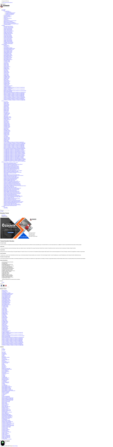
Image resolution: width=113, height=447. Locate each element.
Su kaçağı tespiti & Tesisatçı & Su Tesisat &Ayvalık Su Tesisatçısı (14, 149)
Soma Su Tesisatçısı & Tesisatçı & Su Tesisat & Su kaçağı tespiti (14, 98)
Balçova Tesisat (6, 107)
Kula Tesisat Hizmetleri (7, 34)
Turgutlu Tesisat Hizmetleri (8, 39)
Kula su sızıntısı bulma (5, 371)
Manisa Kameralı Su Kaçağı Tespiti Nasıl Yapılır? (11, 167)
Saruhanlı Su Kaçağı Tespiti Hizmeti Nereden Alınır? (12, 193)
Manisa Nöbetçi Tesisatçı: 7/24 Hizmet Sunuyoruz (11, 189)
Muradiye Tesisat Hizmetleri (8, 43)
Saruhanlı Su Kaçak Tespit (6, 427)
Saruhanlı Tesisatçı (5, 428)
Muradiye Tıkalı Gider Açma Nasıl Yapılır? (10, 176)
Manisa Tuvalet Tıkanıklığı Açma (7, 417)
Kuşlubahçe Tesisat (7, 83)
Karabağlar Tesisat (7, 130)
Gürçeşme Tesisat (6, 125)
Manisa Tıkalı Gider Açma (6, 406)
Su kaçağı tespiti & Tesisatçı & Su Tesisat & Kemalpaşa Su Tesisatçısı (15, 159)
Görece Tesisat (6, 122)
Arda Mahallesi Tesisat (7, 53)
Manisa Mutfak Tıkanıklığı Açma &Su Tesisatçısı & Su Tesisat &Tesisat (15, 92)
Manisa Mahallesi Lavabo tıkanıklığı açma (8, 390)
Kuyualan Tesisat (6, 82)
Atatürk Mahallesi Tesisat (6, 299)
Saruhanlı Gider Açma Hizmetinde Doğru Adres (11, 177)
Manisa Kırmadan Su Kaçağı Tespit (7, 398)
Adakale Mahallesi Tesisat (8, 47)
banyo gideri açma (5, 378)
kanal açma (4, 365)
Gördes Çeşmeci (4, 434)
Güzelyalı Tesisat (6, 127)
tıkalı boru (3, 360)
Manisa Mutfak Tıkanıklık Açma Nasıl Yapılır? (11, 162)
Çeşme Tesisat (6, 115)
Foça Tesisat (6, 120)
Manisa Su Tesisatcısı (5, 404)
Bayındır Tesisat (6, 108)
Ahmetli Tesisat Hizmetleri (8, 36)
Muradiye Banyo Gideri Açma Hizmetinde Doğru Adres (12, 188)
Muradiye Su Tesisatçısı (7, 89)
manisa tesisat (4, 393)
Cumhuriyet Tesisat (7, 61)
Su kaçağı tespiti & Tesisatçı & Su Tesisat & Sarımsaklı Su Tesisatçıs (14, 153)
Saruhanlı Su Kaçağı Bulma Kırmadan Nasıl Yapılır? (12, 181)
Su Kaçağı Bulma (6, 11)
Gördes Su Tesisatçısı (5, 433)
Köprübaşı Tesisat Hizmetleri (8, 33)
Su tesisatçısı (4, 381)
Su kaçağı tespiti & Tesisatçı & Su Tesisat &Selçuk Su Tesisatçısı (14, 154)
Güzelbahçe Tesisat (7, 126)
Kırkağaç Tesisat (6, 68)
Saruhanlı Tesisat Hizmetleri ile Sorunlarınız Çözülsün (12, 204)
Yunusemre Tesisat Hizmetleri (8, 27)
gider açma (4, 351)
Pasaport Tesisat (6, 141)
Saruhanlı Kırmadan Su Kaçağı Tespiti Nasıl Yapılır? (12, 200)
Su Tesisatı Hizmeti (7, 15)
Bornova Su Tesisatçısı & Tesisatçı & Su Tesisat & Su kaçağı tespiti (14, 147)
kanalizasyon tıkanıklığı (5, 357)
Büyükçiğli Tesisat (7, 112)
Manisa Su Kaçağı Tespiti (8, 91)
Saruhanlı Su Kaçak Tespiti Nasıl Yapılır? (10, 203)
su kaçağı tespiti (4, 380)
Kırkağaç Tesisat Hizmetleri (8, 32)
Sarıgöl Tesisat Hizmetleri (8, 35)
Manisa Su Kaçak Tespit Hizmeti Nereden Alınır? (11, 168)
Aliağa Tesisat (6, 103)
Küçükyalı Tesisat (6, 134)
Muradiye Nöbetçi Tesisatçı (6, 420)
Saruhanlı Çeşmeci (5, 430)
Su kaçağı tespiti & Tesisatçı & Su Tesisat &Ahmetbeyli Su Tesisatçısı (14, 158)
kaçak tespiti (4, 353)
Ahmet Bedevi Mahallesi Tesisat (9, 49)
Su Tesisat (3, 384)
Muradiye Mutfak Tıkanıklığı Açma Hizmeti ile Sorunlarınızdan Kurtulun (15, 185)
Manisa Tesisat (4, 44)
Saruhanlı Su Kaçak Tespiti (6, 426)
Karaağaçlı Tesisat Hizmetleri (8, 42)
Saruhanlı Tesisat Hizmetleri (8, 37)
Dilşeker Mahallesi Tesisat (8, 57)
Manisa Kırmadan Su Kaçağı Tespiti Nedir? (10, 165)
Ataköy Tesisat (6, 106)
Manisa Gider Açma (5, 405)
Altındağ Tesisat (6, 105)
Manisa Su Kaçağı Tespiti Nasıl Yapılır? (10, 163)
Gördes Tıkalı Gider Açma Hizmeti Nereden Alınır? (12, 192)
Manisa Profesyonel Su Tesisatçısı (9, 22)
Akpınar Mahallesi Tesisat (8, 51)
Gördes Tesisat (6, 67)
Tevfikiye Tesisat (6, 78)
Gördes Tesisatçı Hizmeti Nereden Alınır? (10, 205)
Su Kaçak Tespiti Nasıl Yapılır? (10, 12)
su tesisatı (3, 375)
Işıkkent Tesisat (6, 129)
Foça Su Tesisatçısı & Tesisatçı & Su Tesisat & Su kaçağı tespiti (14, 142)
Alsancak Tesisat (6, 104)
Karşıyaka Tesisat (6, 131)
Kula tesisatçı (4, 372)
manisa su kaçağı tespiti (6, 396)
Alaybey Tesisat (6, 75)
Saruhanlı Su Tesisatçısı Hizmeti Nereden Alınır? (11, 182)
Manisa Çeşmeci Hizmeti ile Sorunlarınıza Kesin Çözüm (12, 172)
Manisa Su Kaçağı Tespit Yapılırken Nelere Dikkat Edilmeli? (13, 164)
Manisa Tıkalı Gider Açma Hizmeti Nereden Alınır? (12, 174)
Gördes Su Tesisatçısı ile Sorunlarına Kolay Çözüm (12, 198)
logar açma (4, 367)
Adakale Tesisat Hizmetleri (8, 41)
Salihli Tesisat (6, 70)
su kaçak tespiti (4, 377)
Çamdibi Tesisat (6, 114)
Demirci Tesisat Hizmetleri (8, 30)
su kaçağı (3, 376)
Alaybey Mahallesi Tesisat (8, 52)
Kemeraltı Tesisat (6, 132)
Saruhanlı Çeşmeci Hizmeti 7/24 (9, 186)
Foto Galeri (5, 207)
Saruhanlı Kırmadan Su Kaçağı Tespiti (8, 423)
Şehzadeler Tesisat (7, 60)
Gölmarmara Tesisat (7, 66)
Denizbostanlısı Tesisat (7, 117)
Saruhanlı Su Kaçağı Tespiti (6, 422)
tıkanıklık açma (4, 366)
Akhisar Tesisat (6, 64)
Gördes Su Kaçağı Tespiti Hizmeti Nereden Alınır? (11, 195)
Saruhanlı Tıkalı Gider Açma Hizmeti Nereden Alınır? (12, 183)
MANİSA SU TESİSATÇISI (8, 88)
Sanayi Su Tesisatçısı (7, 86)
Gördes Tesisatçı (4, 432)
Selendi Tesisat (4, 318)
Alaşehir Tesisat (6, 65)
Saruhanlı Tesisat (6, 72)
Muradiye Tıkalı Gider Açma (6, 410)
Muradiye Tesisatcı (5, 407)
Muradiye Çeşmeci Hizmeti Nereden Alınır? (10, 178)
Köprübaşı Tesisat (5, 314)
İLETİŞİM (1, 211)
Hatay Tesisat (6, 128)
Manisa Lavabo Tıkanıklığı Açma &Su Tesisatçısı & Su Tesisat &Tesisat (15, 90)
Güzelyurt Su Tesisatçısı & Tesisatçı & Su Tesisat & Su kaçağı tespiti (14, 97)
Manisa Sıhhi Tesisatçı (5, 413)
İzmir (3, 100)
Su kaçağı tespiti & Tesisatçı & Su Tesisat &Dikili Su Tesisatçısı (13, 157)
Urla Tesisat (6, 135)
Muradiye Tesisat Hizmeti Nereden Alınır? (10, 190)
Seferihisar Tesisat (7, 138)
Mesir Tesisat (6, 79)
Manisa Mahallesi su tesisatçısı (7, 386)
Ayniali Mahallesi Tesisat (8, 54)
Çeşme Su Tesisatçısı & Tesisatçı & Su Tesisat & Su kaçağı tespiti (14, 145)
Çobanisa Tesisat (6, 81)
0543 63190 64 (10, 2)
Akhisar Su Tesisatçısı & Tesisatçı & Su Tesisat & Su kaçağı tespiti (14, 93)
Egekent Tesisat (6, 118)
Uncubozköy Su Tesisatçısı (8, 85)
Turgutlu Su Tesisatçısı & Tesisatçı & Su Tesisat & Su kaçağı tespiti (14, 87)
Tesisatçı (3, 383)
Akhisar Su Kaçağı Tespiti (6, 368)
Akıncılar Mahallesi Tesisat (6, 295)
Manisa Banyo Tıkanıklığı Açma (7, 415)
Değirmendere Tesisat (7, 116)
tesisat (3, 282)
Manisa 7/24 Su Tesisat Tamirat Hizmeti (10, 20)
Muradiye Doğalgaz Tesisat (6, 414)
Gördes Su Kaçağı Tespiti (6, 436)
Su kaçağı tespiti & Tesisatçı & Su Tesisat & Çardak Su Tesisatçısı (14, 160)
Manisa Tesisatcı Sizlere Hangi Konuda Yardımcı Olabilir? (13, 170)
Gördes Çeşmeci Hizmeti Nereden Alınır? (10, 194)
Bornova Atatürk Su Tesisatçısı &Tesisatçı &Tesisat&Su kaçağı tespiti (14, 148)
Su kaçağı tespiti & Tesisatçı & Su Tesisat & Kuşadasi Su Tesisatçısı (14, 155)
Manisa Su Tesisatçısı (5, 392)
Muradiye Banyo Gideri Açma (6, 416)
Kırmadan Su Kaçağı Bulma (10, 13)
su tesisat (3, 349)
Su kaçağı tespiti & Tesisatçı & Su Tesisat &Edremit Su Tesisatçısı (14, 151)
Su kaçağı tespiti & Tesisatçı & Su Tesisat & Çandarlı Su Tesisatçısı (14, 152)
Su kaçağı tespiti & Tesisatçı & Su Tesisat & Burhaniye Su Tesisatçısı (14, 150)
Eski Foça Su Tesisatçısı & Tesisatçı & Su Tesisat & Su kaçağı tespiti (14, 143)
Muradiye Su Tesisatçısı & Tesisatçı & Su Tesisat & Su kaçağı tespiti (14, 99)
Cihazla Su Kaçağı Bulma (10, 14)
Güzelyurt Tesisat (6, 84)
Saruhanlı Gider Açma (5, 431)
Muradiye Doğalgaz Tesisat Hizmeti (9, 180)
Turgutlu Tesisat (6, 74)
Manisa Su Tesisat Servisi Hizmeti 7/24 (10, 199)
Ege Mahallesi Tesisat (7, 58)
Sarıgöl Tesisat (6, 71)
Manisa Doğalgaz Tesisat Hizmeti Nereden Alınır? (11, 191)
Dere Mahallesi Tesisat (7, 56)
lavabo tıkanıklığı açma (5, 359)
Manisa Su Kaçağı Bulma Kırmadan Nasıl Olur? (11, 166)
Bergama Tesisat (6, 133)
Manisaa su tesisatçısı (5, 373)
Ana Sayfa (3, 9)
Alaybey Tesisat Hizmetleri (8, 40)
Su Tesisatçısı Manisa (7, 24)
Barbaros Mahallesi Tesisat (8, 55)
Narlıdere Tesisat (6, 139)
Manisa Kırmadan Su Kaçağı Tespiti (7, 397)
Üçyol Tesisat (6, 136)
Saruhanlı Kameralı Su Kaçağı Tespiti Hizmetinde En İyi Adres (13, 201)
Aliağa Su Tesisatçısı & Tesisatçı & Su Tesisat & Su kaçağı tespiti (14, 144)
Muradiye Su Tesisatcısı (6, 408)
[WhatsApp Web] (3, 443)
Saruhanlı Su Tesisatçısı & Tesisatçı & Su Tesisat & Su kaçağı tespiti (12, 345)
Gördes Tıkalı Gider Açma (6, 437)
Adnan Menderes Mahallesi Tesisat (9, 48)
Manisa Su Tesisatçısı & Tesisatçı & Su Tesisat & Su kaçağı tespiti (14, 94)
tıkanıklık (3, 350)
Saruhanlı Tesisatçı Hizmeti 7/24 (9, 197)
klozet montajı (4, 361)
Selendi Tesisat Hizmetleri (8, 38)
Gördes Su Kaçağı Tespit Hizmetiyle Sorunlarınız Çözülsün (13, 202)
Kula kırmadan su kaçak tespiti (7, 369)
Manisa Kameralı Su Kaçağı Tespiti (7, 400)
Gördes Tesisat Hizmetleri (8, 31)
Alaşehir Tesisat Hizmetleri (8, 29)
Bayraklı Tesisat (6, 109)
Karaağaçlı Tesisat (7, 76)
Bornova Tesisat (6, 111)
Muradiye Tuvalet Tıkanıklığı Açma (7, 421)
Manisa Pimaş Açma (7, 16)
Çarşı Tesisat (6, 62)
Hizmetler (3, 10)
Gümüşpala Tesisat (7, 124)
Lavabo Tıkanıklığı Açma (8, 18)
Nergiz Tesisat (6, 140)
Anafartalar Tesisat (5, 291)
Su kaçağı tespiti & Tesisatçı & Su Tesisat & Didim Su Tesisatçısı (14, 156)
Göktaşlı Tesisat (6, 80)
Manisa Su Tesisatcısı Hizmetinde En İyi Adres (11, 171)
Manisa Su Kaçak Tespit (6, 401)
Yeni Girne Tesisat (7, 137)
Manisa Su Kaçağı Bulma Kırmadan (7, 399)
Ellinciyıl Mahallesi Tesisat (8, 59)
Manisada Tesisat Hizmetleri (8, 26)
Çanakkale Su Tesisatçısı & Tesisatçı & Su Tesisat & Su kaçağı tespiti (14, 161)
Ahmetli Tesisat (6, 63)
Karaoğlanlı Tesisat (5, 322)
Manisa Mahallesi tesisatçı (6, 387)
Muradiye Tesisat (6, 77)
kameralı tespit (4, 354)
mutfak (3, 355)
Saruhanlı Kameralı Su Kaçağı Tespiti (8, 425)
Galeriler (3, 206)
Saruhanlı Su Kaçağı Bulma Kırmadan (8, 424)
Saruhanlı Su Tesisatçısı (6, 429)
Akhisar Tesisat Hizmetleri (8, 28)
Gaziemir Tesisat (6, 121)
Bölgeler (3, 25)
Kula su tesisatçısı (5, 370)
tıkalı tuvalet (4, 358)
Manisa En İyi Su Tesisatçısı (8, 21)
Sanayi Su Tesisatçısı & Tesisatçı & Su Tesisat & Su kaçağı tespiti (12, 341)
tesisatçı (3, 374)
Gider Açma (6, 17)
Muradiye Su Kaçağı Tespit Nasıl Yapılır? (10, 179)
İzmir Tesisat (6, 101)
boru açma (3, 352)
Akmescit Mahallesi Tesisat (8, 50)
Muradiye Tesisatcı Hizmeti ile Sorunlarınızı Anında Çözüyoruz (13, 175)
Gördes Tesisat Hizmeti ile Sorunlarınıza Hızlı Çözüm (12, 184)
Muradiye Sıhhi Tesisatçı (6, 418)
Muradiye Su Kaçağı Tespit (6, 409)
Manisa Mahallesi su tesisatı (6, 388)
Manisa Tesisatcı (4, 403)
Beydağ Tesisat (6, 110)
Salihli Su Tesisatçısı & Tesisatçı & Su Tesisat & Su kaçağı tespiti (14, 95)
